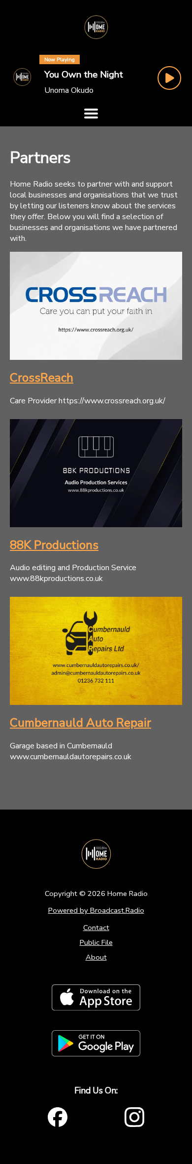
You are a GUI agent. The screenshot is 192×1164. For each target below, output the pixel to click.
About (96, 957)
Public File (96, 942)
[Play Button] (169, 78)
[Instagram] (134, 1117)
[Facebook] (57, 1117)
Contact (96, 927)
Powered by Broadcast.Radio (96, 910)
